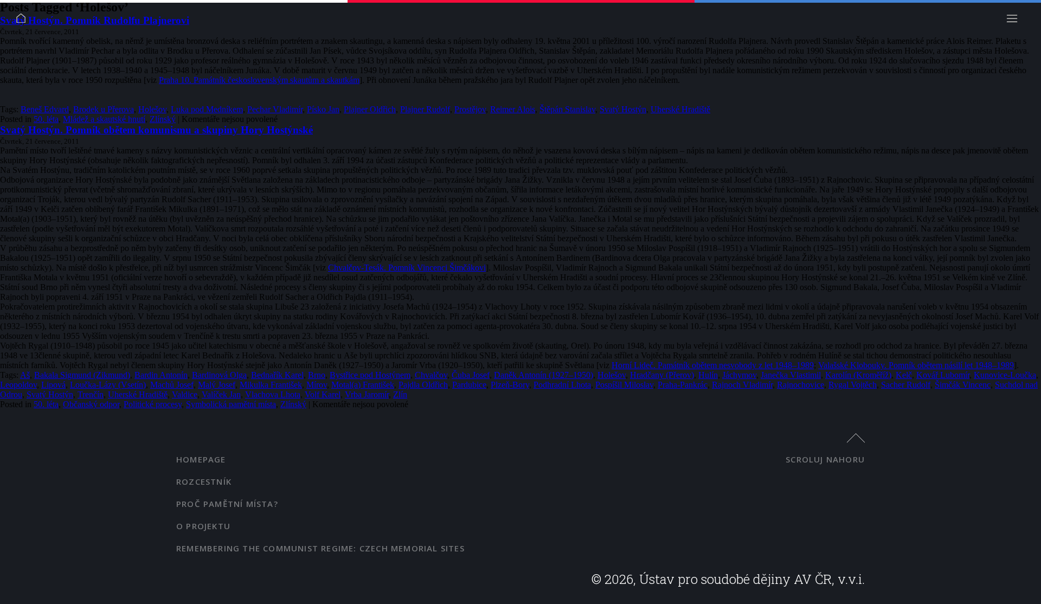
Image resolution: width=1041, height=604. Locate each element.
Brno (316, 375)
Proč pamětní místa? (227, 503)
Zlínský (163, 119)
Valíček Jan (221, 394)
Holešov (152, 109)
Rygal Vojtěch (852, 384)
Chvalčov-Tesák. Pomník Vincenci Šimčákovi (407, 267)
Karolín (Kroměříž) (858, 375)
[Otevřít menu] (1015, 21)
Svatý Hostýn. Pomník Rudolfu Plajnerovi (94, 20)
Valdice (184, 394)
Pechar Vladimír (275, 109)
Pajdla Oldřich (423, 384)
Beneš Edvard (45, 109)
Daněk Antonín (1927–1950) (543, 375)
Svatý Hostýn (623, 109)
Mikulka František (271, 384)
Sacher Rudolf (905, 384)
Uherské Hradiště (680, 109)
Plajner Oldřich (370, 109)
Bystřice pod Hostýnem (370, 375)
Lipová (53, 384)
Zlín (400, 394)
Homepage (201, 459)
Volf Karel (322, 394)
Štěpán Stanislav (567, 109)
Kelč (904, 375)
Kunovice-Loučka (1005, 375)
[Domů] (24, 21)
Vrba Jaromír (367, 394)
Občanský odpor (91, 404)
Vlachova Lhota (272, 394)
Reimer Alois (512, 109)
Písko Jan (323, 109)
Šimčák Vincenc (963, 384)
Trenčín (91, 394)
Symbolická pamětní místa (231, 404)
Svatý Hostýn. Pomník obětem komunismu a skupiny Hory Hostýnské (156, 130)
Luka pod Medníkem (207, 109)
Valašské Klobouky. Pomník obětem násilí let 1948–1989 (916, 365)
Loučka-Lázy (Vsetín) (108, 384)
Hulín (708, 375)
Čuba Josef (471, 375)
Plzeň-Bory (510, 384)
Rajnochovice (800, 384)
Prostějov (470, 109)
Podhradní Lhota (562, 384)
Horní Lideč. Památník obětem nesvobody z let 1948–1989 (713, 365)
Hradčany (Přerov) (662, 375)
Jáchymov (739, 375)
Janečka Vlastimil (791, 375)
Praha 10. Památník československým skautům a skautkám (259, 80)
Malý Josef (216, 384)
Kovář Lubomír (942, 375)
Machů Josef (172, 384)
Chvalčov (431, 375)
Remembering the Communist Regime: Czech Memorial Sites (320, 548)
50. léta (46, 119)
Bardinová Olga (219, 375)
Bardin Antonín (161, 375)
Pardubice (469, 384)
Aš (25, 375)
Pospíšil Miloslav (624, 384)
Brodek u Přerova (103, 109)
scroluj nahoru (825, 459)
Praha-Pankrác (683, 384)
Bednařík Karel (277, 375)
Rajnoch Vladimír (742, 384)
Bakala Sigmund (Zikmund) (82, 375)
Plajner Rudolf (425, 109)
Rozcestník (204, 481)
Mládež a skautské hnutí (104, 119)
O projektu (203, 526)
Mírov (316, 384)
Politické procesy (153, 404)
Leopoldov (18, 384)
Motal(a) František (362, 384)
